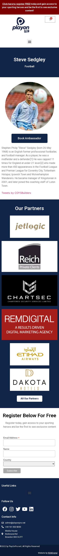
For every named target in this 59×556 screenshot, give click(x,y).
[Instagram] (11, 509)
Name (6, 449)
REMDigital (52, 553)
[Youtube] (24, 509)
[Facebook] (5, 509)
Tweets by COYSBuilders (16, 192)
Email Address (11, 437)
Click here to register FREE (16, 4)
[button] (29, 41)
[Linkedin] (31, 509)
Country (7, 460)
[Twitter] (18, 509)
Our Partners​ (29, 208)
